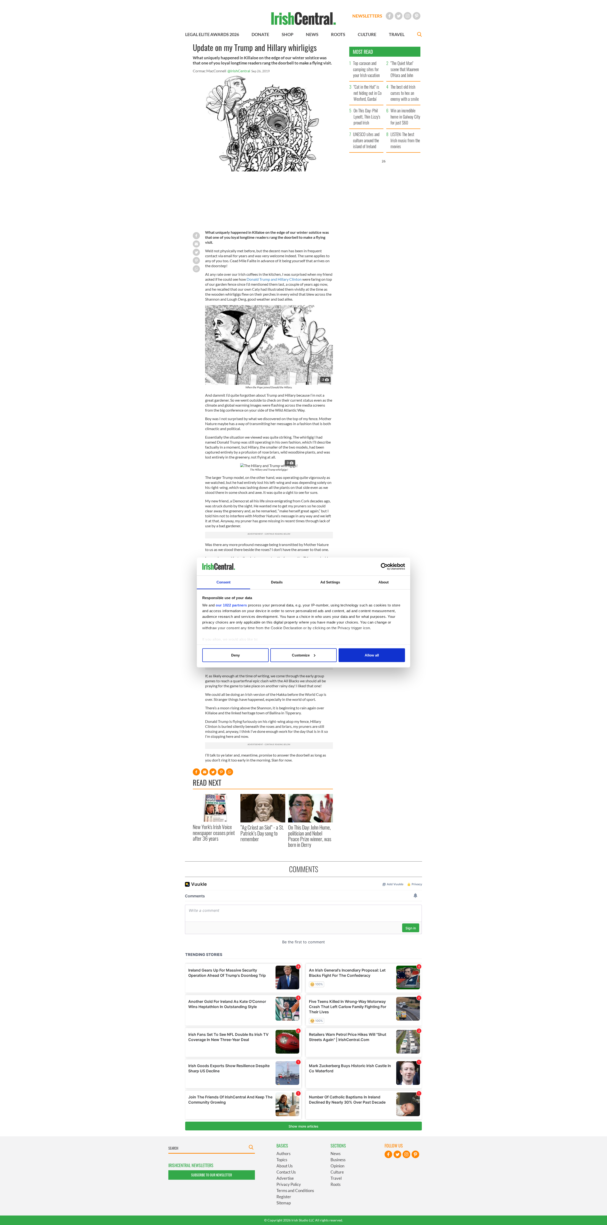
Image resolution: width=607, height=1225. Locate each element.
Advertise (285, 1178)
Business (338, 1159)
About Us (284, 1165)
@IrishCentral (238, 71)
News (335, 1153)
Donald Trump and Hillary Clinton (274, 279)
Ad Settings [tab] (330, 582)
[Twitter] (398, 16)
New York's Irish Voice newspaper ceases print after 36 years (214, 832)
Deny (235, 655)
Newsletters (367, 15)
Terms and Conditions (295, 1190)
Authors (283, 1153)
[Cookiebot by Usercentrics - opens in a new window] (384, 566)
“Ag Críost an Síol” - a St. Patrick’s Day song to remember (262, 833)
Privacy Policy (288, 1184)
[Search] (419, 35)
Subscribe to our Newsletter (211, 1174)
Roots (335, 1184)
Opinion (337, 1165)
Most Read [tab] (363, 51)
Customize (301, 655)
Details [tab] (277, 582)
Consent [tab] (223, 582)
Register (283, 1196)
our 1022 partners (231, 605)
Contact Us (286, 1172)
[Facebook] (389, 16)
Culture (337, 1172)
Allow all (372, 655)
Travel (336, 1178)
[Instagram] (407, 16)
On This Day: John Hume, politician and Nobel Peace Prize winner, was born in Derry (309, 835)
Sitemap (283, 1202)
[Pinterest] (416, 16)
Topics (281, 1159)
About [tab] (383, 582)
